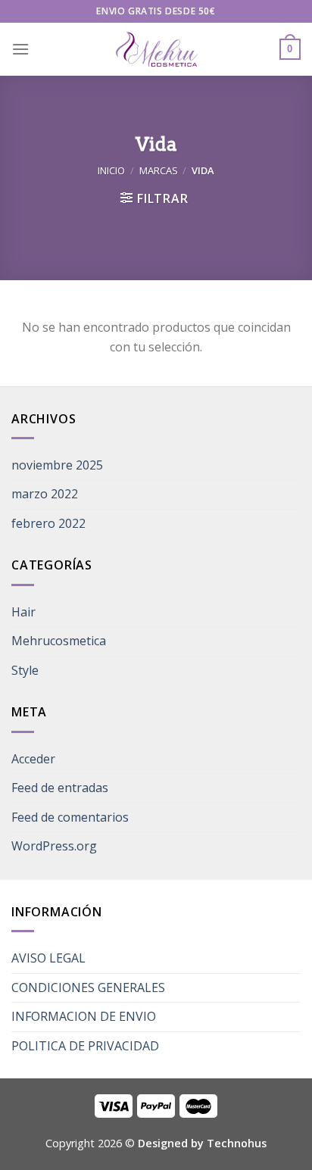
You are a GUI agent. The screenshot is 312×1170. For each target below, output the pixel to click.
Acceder (33, 758)
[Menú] (20, 48)
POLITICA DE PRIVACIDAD (85, 1045)
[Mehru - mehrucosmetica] (156, 49)
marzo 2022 (44, 493)
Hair (23, 612)
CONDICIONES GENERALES (88, 987)
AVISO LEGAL (48, 958)
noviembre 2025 (57, 465)
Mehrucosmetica (58, 640)
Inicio (111, 170)
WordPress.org (54, 846)
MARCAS (158, 170)
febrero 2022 (48, 523)
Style (25, 670)
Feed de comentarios (70, 817)
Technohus (237, 1143)
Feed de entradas (59, 787)
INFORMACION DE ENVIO (83, 1016)
